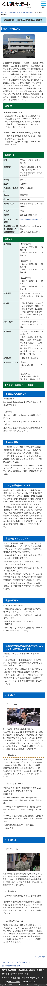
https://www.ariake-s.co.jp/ (31, 219)
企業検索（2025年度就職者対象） (21, 12)
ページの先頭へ (41, 957)
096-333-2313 (14, 982)
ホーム (3, 12)
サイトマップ (7, 962)
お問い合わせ (22, 962)
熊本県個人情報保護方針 (12, 966)
